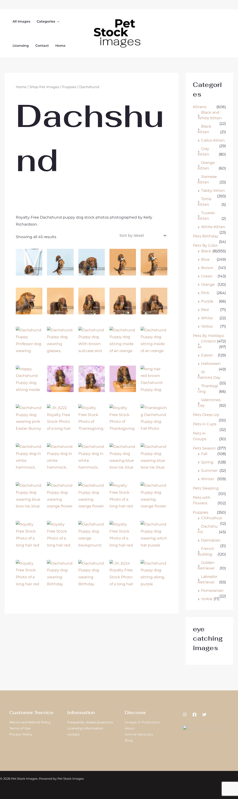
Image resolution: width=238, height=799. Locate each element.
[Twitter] (204, 714)
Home (60, 45)
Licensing (21, 45)
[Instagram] (185, 714)
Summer (209, 470)
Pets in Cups (204, 424)
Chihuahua (211, 518)
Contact (42, 45)
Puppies (69, 87)
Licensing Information (85, 728)
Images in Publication (142, 722)
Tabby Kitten (213, 190)
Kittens (199, 107)
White (207, 318)
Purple (207, 301)
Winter (207, 479)
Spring (207, 462)
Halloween (211, 363)
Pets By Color (205, 245)
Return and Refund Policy (30, 722)
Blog (129, 740)
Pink (205, 293)
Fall (204, 454)
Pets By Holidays (208, 335)
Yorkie (206, 599)
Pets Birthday (205, 236)
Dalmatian (210, 540)
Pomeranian (212, 590)
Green (206, 276)
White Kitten (213, 227)
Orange (208, 284)
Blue (205, 259)
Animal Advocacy (139, 734)
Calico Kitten (213, 140)
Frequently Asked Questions (90, 722)
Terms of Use (19, 728)
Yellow (207, 326)
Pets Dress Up (206, 415)
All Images (21, 21)
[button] (57, 21)
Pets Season (204, 448)
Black (206, 251)
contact (73, 734)
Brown (207, 268)
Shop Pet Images (44, 87)
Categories (46, 21)
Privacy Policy (20, 734)
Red (205, 309)
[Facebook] (194, 714)
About (130, 728)
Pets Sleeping (206, 488)
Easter (207, 355)
